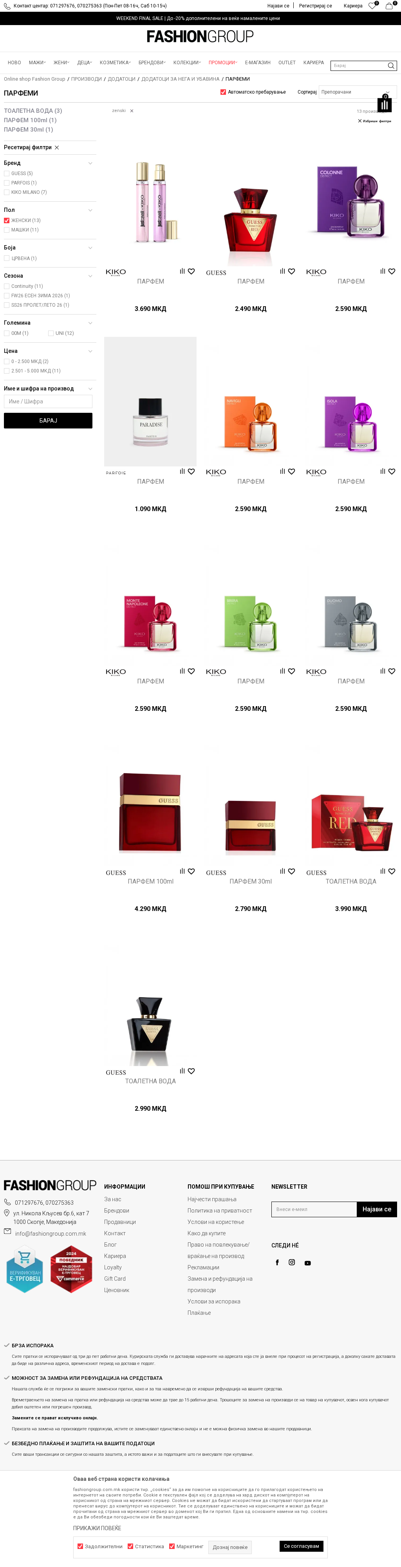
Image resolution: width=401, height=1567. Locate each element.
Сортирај (307, 92)
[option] (200, 18)
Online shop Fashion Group (34, 79)
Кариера (115, 1256)
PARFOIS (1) (24, 183)
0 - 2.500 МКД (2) (30, 361)
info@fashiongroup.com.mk (50, 1234)
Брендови (116, 1210)
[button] (364, 66)
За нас (112, 1199)
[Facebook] (277, 1262)
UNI (65, 333)
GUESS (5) (22, 173)
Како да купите (207, 1233)
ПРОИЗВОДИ (86, 79)
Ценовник (116, 1290)
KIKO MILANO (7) (29, 192)
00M (20, 333)
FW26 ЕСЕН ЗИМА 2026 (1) (40, 295)
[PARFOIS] (116, 473)
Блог (110, 1245)
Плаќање (199, 1313)
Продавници (120, 1222)
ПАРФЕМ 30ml (28, 129)
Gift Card (115, 1279)
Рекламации (203, 1267)
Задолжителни (104, 1546)
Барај (48, 421)
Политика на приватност (220, 1210)
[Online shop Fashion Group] (200, 36)
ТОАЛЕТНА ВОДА (33, 110)
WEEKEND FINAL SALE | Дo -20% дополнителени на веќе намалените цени (198, 18)
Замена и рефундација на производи (220, 1284)
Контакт (115, 1233)
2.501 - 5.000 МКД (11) (36, 371)
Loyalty (113, 1267)
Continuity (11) (27, 286)
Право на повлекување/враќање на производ (219, 1250)
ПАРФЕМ (150, 281)
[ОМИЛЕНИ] (372, 8)
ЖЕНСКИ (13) (26, 220)
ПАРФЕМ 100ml (30, 120)
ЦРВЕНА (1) (24, 258)
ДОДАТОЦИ (121, 79)
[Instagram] (292, 1262)
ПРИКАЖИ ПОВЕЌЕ (97, 1528)
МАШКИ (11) (25, 230)
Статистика (149, 1546)
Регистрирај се (315, 6)
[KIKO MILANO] (116, 272)
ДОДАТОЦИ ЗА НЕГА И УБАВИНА (180, 79)
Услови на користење (216, 1222)
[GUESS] (216, 272)
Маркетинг (190, 1546)
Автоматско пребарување (257, 92)
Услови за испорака (214, 1301)
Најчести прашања (212, 1199)
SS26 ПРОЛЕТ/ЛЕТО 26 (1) (40, 305)
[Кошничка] (391, 8)
